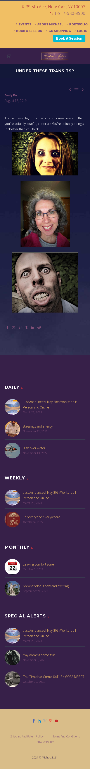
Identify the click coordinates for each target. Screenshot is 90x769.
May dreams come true (39, 655)
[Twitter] (14, 327)
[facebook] (33, 721)
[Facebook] (7, 327)
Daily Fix (11, 95)
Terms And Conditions (66, 736)
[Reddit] (39, 327)
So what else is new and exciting (46, 586)
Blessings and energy (38, 426)
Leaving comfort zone (38, 564)
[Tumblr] (26, 327)
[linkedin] (39, 721)
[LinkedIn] (33, 327)
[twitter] (45, 721)
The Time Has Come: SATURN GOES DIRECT (53, 676)
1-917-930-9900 (69, 13)
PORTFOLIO (78, 24)
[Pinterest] (20, 327)
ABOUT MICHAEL (50, 24)
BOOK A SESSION (29, 30)
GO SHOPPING (59, 30)
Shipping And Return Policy (26, 736)
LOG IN (82, 30)
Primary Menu (81, 56)
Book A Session (69, 38)
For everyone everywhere (41, 517)
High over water (34, 448)
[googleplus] (50, 721)
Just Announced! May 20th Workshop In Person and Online (50, 404)
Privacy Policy (45, 741)
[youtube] (56, 721)
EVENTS (25, 24)
